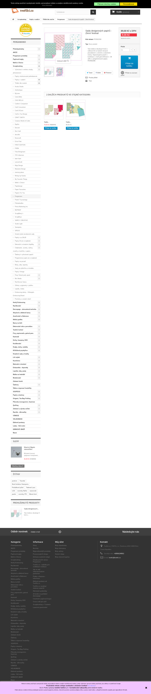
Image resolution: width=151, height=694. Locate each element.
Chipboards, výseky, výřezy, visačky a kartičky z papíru (23, 249)
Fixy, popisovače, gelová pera (23, 333)
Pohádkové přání (18, 487)
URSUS (17, 230)
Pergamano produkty (20, 56)
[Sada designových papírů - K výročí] (54, 109)
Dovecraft (17, 138)
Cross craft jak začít (39, 602)
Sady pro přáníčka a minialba (23, 268)
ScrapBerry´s (18, 213)
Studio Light (18, 224)
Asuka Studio (18, 86)
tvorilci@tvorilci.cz (115, 557)
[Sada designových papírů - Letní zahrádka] (76, 109)
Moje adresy (59, 551)
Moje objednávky (61, 545)
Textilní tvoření (18, 330)
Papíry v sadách (19, 80)
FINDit (16, 148)
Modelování (17, 378)
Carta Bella (18, 97)
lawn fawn (17, 158)
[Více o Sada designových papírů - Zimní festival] (16, 513)
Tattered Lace (30, 487)
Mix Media (17, 278)
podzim (14, 481)
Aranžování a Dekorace (21, 316)
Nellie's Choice (18, 63)
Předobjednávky (18, 49)
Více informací (47, 5)
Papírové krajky (18, 59)
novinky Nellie (22, 491)
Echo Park (18, 141)
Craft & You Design (20, 114)
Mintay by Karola (20, 176)
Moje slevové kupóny (62, 557)
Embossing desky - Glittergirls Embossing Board (23, 293)
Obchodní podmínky (40, 591)
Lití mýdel (16, 357)
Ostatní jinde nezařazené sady (24, 234)
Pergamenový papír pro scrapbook (25, 258)
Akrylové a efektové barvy (21, 313)
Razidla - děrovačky (19, 412)
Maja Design (18, 165)
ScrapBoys (18, 217)
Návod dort (33, 494)
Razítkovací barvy (20, 282)
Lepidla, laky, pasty (19, 371)
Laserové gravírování (40, 607)
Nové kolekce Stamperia (20, 484)
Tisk (90, 81)
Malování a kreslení (19, 364)
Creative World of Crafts (22, 121)
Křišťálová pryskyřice (20, 350)
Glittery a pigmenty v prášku (23, 285)
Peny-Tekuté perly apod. (22, 275)
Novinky (35, 548)
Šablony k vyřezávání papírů (23, 254)
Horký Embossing (19, 302)
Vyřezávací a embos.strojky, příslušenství (23, 71)
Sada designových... (31, 509)
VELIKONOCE (17, 419)
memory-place (19, 172)
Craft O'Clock (18, 110)
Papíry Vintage (19, 271)
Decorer (17, 128)
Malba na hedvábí (19, 374)
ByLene (17, 93)
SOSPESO (16, 391)
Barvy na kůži (17, 323)
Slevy (16, 441)
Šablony (16, 385)
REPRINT (17, 210)
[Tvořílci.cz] (31, 10)
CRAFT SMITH (19, 117)
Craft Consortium (20, 107)
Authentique (18, 90)
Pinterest (108, 73)
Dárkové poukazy (19, 422)
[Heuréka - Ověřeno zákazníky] (25, 30)
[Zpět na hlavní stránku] (13, 19)
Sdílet (99, 73)
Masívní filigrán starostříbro (29, 448)
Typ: (86, 44)
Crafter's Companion (21, 104)
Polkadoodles (18, 203)
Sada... (46, 122)
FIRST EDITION (19, 145)
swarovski (33, 491)
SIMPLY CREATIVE (21, 220)
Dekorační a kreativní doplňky (24, 244)
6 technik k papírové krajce (42, 599)
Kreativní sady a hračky (21, 354)
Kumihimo (16, 361)
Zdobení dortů (18, 381)
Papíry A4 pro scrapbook (22, 241)
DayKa (16, 124)
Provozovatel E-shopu (40, 554)
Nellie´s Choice (19, 182)
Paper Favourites (20, 189)
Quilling (15, 405)
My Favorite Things (20, 179)
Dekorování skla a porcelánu (22, 326)
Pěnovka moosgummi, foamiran (24, 402)
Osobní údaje (59, 554)
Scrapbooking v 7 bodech (42, 604)
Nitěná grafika (17, 319)
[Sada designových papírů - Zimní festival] (49, 72)
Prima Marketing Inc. (21, 206)
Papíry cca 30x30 (20, 237)
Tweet (90, 73)
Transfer (22, 481)
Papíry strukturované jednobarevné (25, 76)
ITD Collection (19, 155)
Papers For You (19, 193)
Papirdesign (18, 186)
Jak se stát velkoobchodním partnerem (38, 571)
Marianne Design (20, 169)
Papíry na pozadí (20, 261)
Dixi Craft (17, 131)
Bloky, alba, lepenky (21, 265)
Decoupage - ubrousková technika (24, 309)
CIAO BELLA (18, 100)
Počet (123, 46)
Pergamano (18, 196)
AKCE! (15, 52)
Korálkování (17, 343)
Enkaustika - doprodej (20, 367)
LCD (13, 491)
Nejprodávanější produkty (42, 551)
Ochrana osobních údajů (41, 557)
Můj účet (59, 542)
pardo (14, 494)
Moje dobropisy (60, 548)
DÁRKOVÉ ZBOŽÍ (19, 429)
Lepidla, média (19, 289)
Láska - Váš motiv (19, 426)
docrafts (17, 134)
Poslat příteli (93, 77)
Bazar (15, 433)
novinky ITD (22, 494)
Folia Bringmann (19, 152)
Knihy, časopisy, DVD (20, 340)
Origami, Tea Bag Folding (22, 398)
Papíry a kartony (18, 395)
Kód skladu (89, 39)
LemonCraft (18, 162)
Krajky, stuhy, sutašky (20, 347)
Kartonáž (16, 337)
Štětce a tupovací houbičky (22, 388)
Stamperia (17, 227)
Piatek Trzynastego (20, 200)
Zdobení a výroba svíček (21, 409)
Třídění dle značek (20, 83)
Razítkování (17, 306)
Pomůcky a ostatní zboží (22, 299)
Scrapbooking (18, 66)
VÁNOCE (16, 415)
